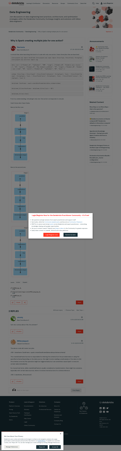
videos (62, 228)
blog (56, 228)
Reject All (42, 447)
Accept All (55, 447)
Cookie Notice (42, 441)
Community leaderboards (52, 222)
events (52, 224)
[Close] (61, 434)
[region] (32, 441)
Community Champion (75, 222)
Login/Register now (51, 235)
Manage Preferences (12, 447)
